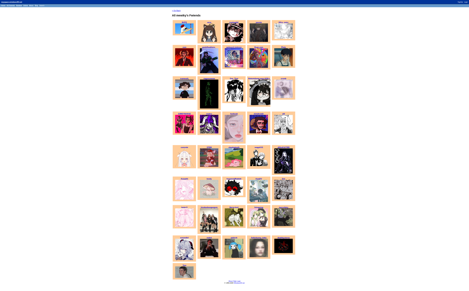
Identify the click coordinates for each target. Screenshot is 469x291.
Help (234, 281)
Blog (36, 5)
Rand (19, 5)
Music (31, 5)
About (231, 281)
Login (466, 2)
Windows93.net (239, 283)
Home (3, 5)
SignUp (460, 2)
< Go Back (176, 11)
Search (41, 5)
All (11, 5)
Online (25, 5)
